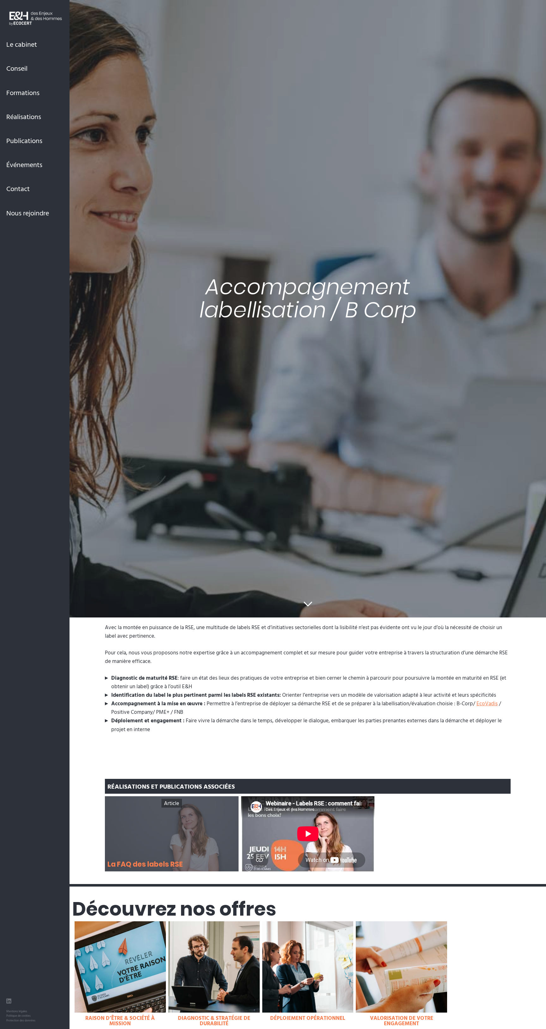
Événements (24, 164)
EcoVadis (487, 703)
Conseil (16, 68)
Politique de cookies (18, 1016)
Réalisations (23, 116)
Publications (24, 140)
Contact (18, 188)
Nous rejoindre (27, 213)
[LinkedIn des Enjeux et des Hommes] (8, 1002)
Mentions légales (16, 1011)
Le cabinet (21, 44)
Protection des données (20, 1020)
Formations (22, 92)
